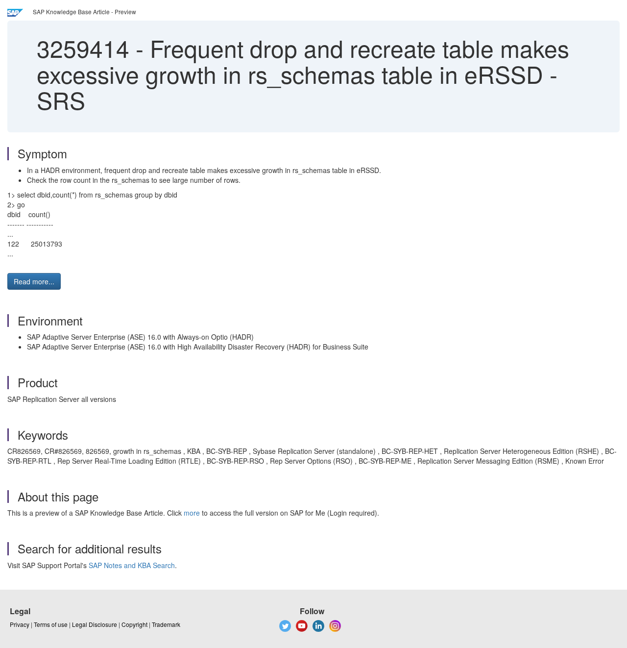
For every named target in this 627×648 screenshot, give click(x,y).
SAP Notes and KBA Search (132, 565)
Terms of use (51, 624)
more (192, 513)
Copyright (134, 624)
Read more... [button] (34, 281)
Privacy (19, 624)
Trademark (166, 624)
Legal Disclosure (94, 624)
